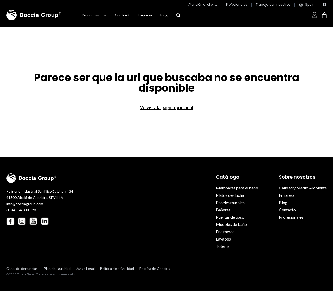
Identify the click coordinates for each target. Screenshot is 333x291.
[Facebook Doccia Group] (10, 221)
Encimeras (225, 231)
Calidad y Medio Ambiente (303, 187)
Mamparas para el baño (237, 187)
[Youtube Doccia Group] (33, 221)
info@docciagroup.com (24, 203)
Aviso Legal (85, 268)
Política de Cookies (154, 268)
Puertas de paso (230, 216)
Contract (122, 15)
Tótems (222, 246)
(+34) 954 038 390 (21, 210)
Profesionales (236, 4)
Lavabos (223, 238)
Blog (164, 15)
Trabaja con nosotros (273, 4)
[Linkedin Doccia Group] (45, 221)
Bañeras (223, 209)
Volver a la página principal (166, 107)
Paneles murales (230, 202)
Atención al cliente (202, 4)
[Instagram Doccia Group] (22, 221)
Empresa (145, 15)
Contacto (287, 209)
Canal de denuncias (22, 268)
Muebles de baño (231, 224)
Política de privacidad (117, 268)
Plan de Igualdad (57, 268)
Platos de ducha (230, 195)
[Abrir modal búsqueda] (178, 15)
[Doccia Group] (33, 15)
